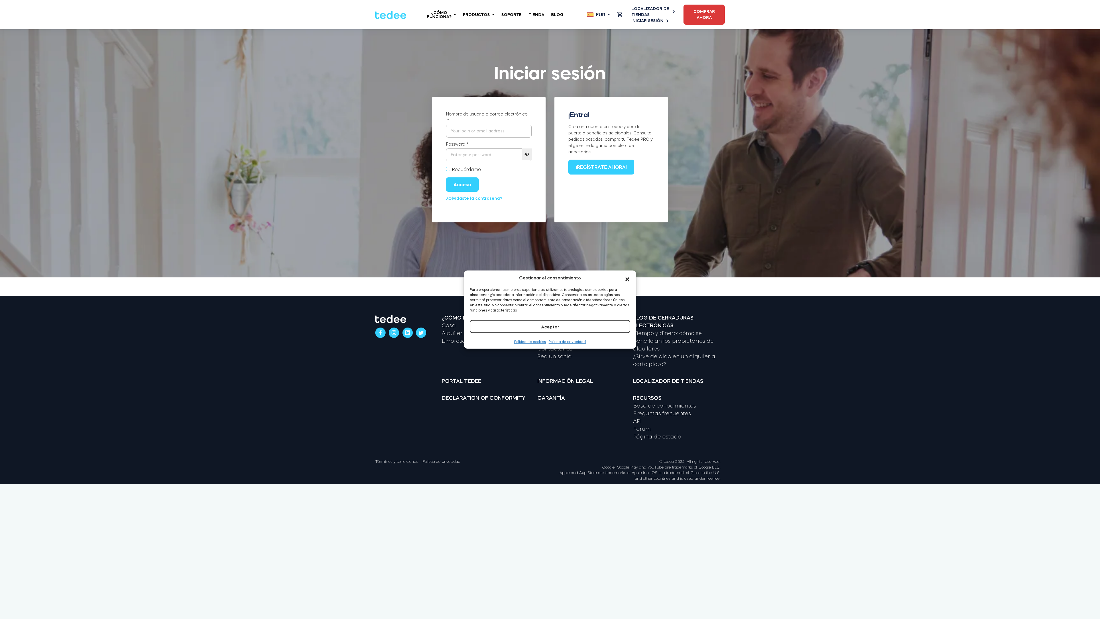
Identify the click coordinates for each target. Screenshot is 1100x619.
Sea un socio (554, 356)
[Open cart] (619, 14)
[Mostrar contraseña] (527, 154)
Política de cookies (530, 341)
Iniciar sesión (647, 21)
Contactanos (554, 348)
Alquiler (452, 333)
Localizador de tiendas (650, 12)
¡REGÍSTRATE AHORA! (601, 167)
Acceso (462, 184)
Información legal (565, 381)
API (637, 421)
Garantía (551, 398)
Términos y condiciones (396, 461)
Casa (449, 325)
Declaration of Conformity (483, 398)
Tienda (536, 15)
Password (457, 144)
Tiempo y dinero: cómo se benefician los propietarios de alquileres (673, 341)
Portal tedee (461, 381)
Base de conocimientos (664, 405)
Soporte (511, 15)
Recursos (647, 398)
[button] (627, 278)
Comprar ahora (704, 14)
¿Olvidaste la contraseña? (474, 198)
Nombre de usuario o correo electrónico (487, 117)
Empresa (454, 341)
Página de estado (657, 436)
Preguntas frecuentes (662, 413)
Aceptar (550, 326)
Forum (642, 429)
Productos (476, 15)
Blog (557, 15)
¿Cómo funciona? (439, 15)
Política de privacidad (567, 341)
